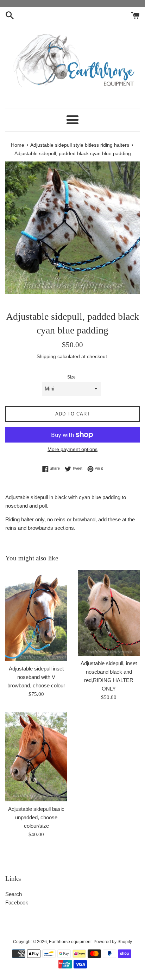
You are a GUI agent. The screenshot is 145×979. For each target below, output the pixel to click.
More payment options (72, 449)
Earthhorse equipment (70, 941)
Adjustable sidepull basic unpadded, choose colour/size (36, 817)
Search (13, 894)
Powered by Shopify (113, 941)
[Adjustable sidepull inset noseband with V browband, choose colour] (36, 615)
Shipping (46, 356)
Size (71, 377)
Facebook (16, 902)
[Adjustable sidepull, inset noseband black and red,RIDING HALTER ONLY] (109, 613)
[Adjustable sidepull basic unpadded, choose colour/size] (36, 756)
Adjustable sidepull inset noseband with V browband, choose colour (36, 677)
